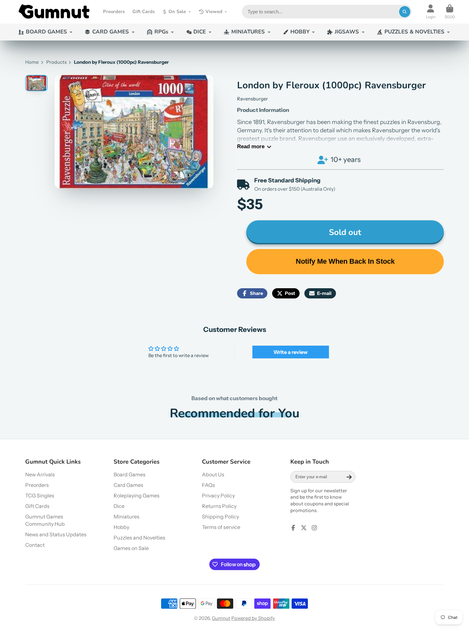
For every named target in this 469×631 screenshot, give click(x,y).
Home (32, 62)
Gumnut (221, 618)
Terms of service (221, 527)
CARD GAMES (110, 31)
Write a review (290, 352)
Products (56, 62)
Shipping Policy (220, 516)
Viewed (213, 11)
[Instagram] (314, 528)
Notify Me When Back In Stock (345, 261)
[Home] (54, 12)
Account (430, 11)
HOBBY (299, 31)
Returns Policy (219, 506)
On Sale (177, 11)
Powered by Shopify (253, 618)
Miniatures (126, 516)
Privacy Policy (218, 495)
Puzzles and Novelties (139, 537)
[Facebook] (293, 528)
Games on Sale (131, 548)
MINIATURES (248, 31)
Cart (450, 11)
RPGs (161, 31)
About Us (213, 474)
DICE (199, 31)
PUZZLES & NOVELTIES (414, 31)
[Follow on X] (304, 528)
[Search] (404, 11)
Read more (250, 146)
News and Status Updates (55, 534)
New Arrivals (40, 474)
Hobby (121, 527)
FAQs (208, 485)
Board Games (129, 474)
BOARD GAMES (46, 31)
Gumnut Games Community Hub (45, 520)
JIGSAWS (347, 31)
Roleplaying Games (137, 495)
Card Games (128, 485)
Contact (35, 545)
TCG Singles (39, 495)
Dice (119, 506)
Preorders (114, 11)
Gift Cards (143, 11)
